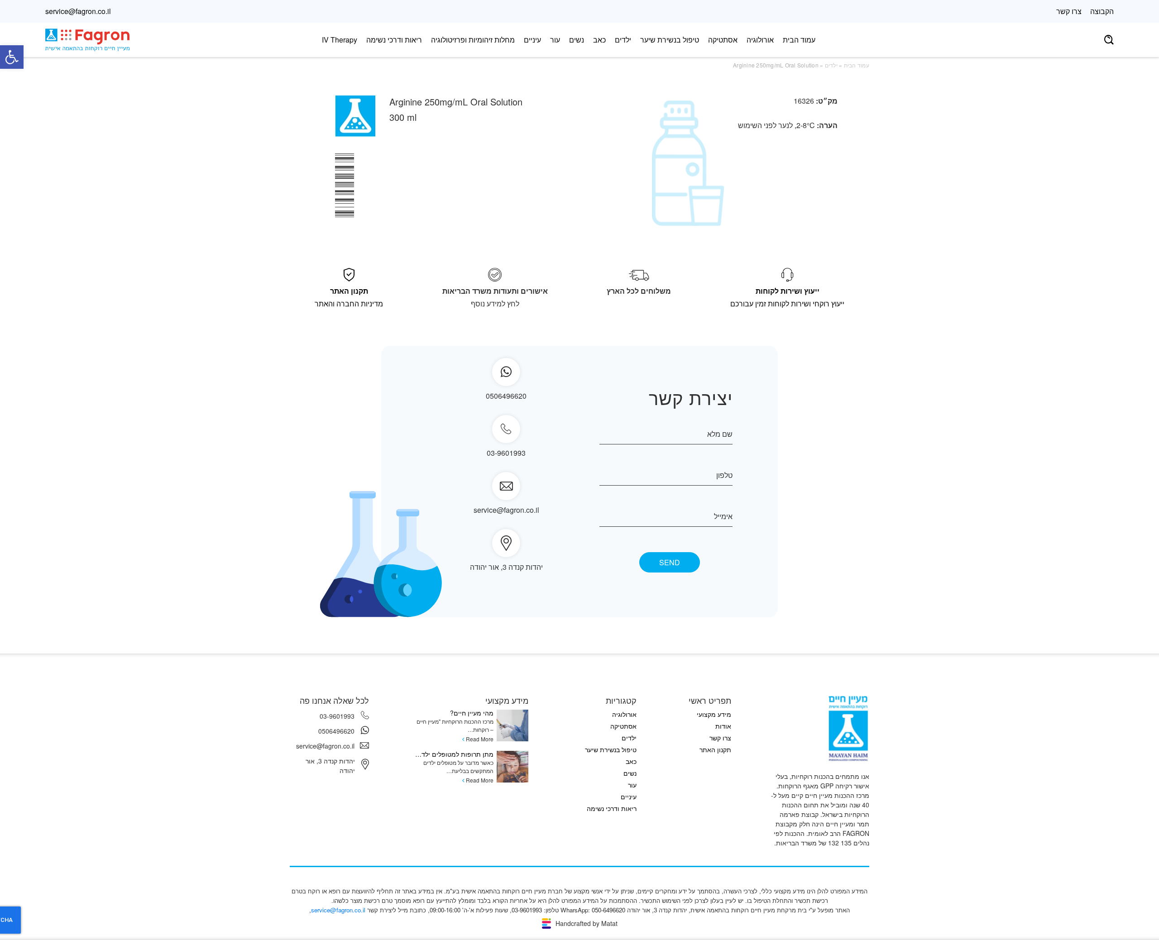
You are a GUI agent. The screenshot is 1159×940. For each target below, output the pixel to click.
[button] (12, 57)
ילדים (623, 39)
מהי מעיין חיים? (471, 712)
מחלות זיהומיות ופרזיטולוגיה (473, 39)
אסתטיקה (723, 39)
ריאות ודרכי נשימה (394, 39)
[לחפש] (1109, 40)
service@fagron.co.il (78, 11)
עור (555, 39)
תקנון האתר (715, 749)
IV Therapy (339, 39)
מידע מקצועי (714, 714)
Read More (479, 739)
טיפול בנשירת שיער (669, 39)
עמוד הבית (799, 39)
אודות (723, 725)
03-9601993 (506, 453)
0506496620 (336, 730)
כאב (599, 39)
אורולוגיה (760, 39)
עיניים (532, 39)
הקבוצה (1102, 11)
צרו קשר (1069, 11)
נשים (576, 39)
